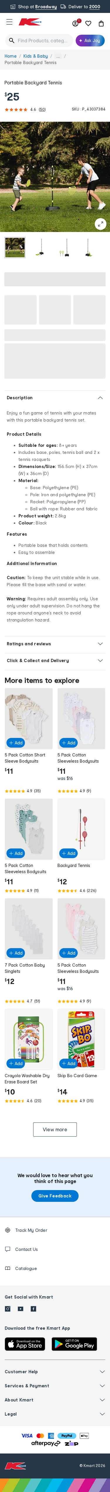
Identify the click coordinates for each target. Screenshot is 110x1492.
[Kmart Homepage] (30, 22)
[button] (9, 21)
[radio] (15, 247)
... (58, 56)
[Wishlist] (88, 23)
